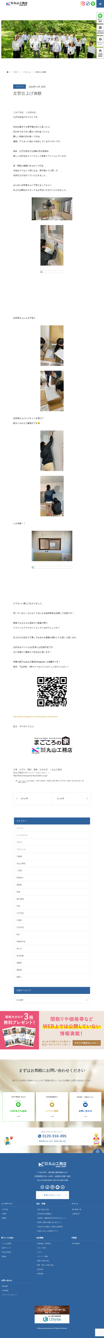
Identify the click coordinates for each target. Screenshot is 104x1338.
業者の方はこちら (52, 1195)
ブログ (19, 842)
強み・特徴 (40, 1204)
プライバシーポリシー (9, 1295)
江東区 (68, 781)
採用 (18, 892)
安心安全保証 (6, 1252)
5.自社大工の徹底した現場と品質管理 (50, 1227)
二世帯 (37, 781)
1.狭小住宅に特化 (43, 1209)
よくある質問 (6, 1243)
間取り (24, 782)
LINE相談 (5, 1290)
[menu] (100, 4)
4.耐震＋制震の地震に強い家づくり (49, 1222)
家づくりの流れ (7, 1238)
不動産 (19, 856)
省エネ (19, 949)
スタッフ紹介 (41, 1248)
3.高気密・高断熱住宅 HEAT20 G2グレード (52, 1218)
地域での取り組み (43, 1261)
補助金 (19, 970)
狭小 (79, 781)
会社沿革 (40, 1269)
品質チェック (6, 1248)
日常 (18, 906)
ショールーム (22, 835)
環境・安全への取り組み (45, 1265)
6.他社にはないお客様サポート (47, 1231)
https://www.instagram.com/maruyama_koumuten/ (35, 717)
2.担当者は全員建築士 (44, 1214)
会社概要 (40, 1238)
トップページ (6, 1204)
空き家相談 (76, 1243)
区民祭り (43, 781)
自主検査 (20, 956)
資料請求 (5, 1286)
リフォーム (22, 781)
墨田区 (49, 781)
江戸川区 (62, 781)
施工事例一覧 (76, 1209)
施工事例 (56, 781)
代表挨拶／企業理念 (44, 1243)
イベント (20, 828)
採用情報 (40, 1274)
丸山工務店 (30, 781)
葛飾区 (19, 963)
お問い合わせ (6, 1280)
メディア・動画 (42, 1256)
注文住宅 (75, 781)
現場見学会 (21, 941)
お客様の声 (76, 1214)
